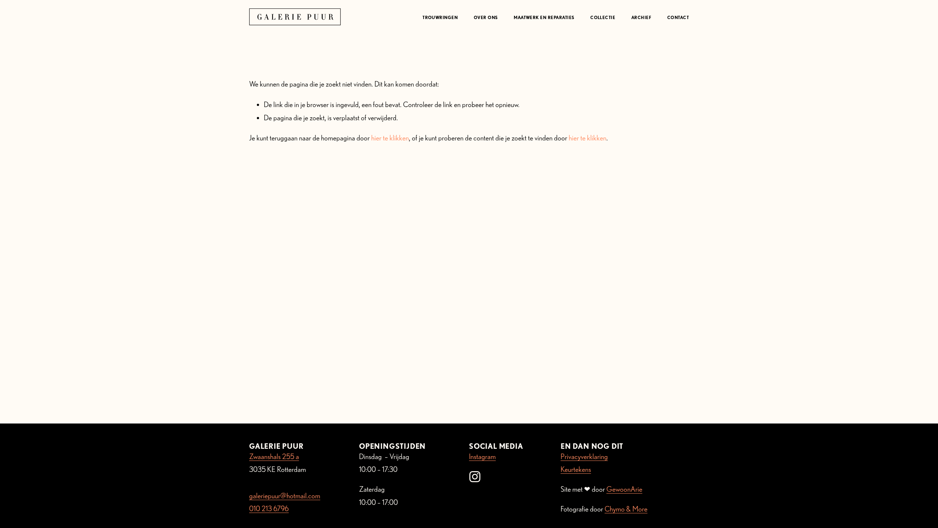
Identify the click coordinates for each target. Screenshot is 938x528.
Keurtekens (576, 469)
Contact (678, 17)
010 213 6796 (269, 509)
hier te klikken (390, 138)
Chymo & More (626, 509)
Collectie (602, 17)
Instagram (482, 456)
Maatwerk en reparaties (544, 17)
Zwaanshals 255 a (274, 456)
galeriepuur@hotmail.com (284, 496)
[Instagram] (475, 477)
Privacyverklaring (584, 456)
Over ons (486, 17)
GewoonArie (624, 489)
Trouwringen (440, 17)
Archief (641, 17)
